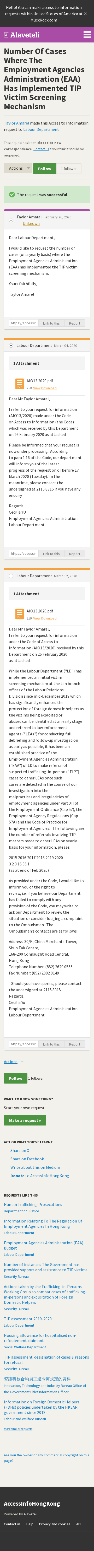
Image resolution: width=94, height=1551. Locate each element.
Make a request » (25, 1120)
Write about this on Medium (35, 1167)
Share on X (19, 1150)
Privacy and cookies (54, 1524)
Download (49, 388)
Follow (44, 168)
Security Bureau (16, 1276)
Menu (87, 34)
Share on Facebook (27, 1158)
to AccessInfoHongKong (39, 1175)
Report (74, 323)
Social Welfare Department (25, 1347)
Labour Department (41, 129)
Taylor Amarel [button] (29, 216)
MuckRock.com (44, 20)
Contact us (41, 149)
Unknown (31, 223)
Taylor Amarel (16, 123)
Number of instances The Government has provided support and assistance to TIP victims (45, 1267)
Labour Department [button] (34, 345)
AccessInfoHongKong (22, 35)
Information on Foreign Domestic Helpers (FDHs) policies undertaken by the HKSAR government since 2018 (41, 1407)
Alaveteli (30, 1514)
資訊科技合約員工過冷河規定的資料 (37, 1378)
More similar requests (18, 1429)
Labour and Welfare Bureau (25, 1419)
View (36, 388)
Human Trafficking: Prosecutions (33, 1204)
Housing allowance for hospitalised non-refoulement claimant (40, 1338)
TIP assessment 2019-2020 (28, 1318)
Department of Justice (21, 1211)
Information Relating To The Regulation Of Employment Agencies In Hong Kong (43, 1223)
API (78, 1524)
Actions (16, 168)
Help (29, 1524)
